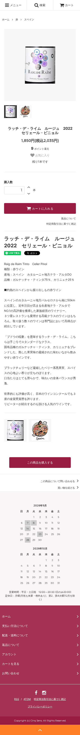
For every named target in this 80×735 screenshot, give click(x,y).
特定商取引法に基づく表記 (61, 223)
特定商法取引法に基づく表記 (50, 699)
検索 (42, 5)
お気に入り (42, 155)
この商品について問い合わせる (57, 481)
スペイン (29, 19)
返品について (68, 218)
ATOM (27, 699)
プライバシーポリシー (40, 706)
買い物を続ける (66, 487)
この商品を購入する (40, 462)
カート (69, 5)
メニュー (15, 5)
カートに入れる (42, 208)
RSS (16, 699)
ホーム (5, 19)
